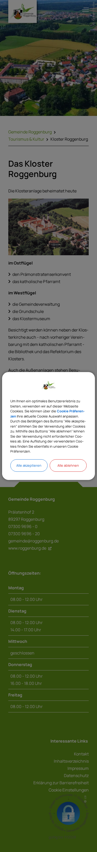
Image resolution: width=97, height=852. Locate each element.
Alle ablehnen (68, 465)
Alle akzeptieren (28, 465)
